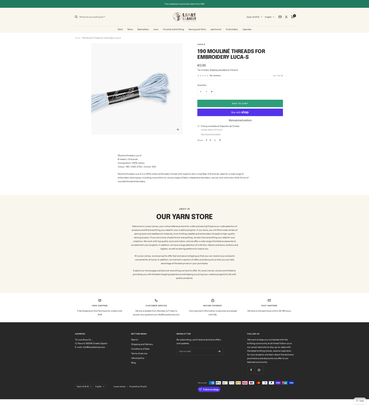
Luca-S (201, 44)
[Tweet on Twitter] (215, 140)
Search (134, 339)
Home (77, 38)
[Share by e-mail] (220, 140)
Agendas (247, 29)
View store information (211, 134)
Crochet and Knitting (173, 29)
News (130, 29)
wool (155, 29)
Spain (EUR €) (253, 17)
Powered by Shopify (138, 386)
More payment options (240, 120)
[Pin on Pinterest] (210, 140)
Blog (133, 362)
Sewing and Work (197, 29)
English (268, 17)
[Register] (219, 351)
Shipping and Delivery (142, 344)
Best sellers (143, 29)
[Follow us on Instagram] (259, 370)
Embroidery (232, 29)
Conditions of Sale (140, 348)
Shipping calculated (218, 70)
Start (120, 29)
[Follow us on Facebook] (251, 370)
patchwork (216, 29)
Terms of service (139, 353)
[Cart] (292, 16)
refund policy (137, 358)
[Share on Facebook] (206, 140)
